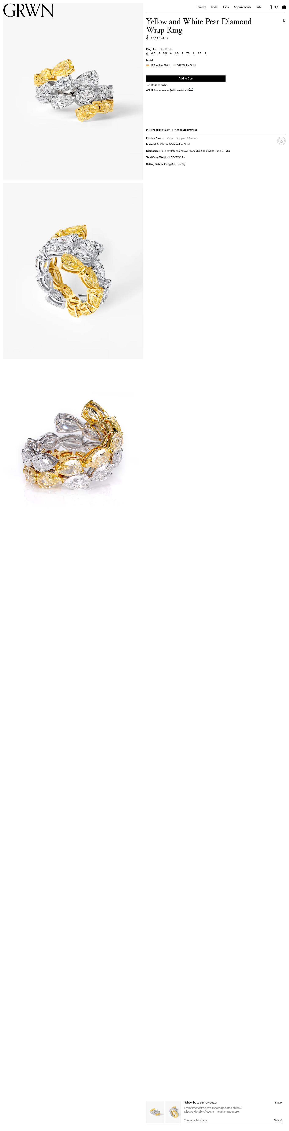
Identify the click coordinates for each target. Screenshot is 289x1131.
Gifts (226, 7)
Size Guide (166, 49)
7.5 (188, 53)
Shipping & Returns (187, 138)
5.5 (165, 53)
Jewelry (201, 7)
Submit (278, 1120)
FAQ (258, 7)
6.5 (177, 53)
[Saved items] (271, 7)
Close (278, 1103)
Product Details (155, 138)
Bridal (214, 7)
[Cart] (284, 7)
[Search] (276, 7)
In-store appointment (158, 129)
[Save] (284, 21)
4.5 (153, 53)
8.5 (199, 53)
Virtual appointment (185, 129)
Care (170, 138)
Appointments (242, 7)
